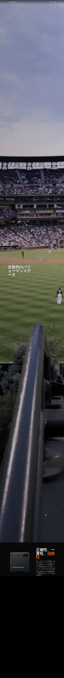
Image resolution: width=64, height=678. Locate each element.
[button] (55, 2)
